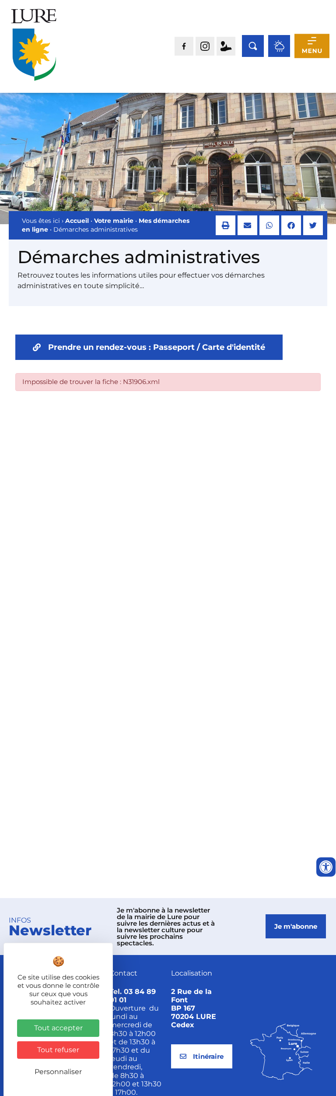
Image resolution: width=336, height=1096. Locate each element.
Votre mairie (113, 220)
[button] (225, 225)
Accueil (77, 220)
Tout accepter (58, 1028)
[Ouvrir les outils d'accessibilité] (326, 867)
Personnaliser (58, 1072)
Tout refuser (58, 1050)
